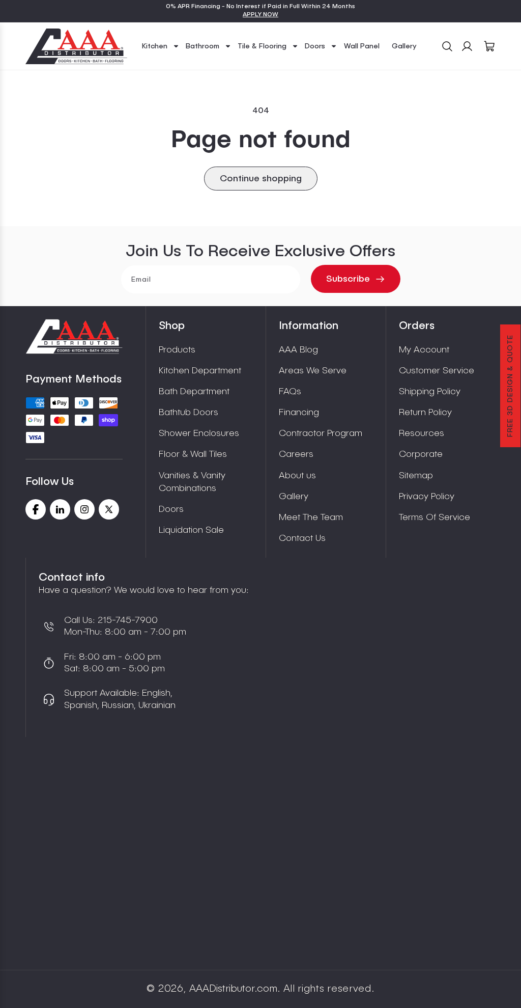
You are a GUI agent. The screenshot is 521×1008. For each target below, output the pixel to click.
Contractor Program (320, 433)
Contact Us (302, 538)
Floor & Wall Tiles (193, 454)
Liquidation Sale (191, 530)
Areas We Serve (312, 370)
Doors (171, 509)
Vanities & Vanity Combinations (192, 482)
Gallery (293, 496)
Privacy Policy (426, 496)
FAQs (290, 391)
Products (177, 350)
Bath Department (194, 391)
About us (297, 475)
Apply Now (260, 15)
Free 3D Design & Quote (510, 386)
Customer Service (436, 370)
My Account (424, 350)
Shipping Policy (429, 391)
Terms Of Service (434, 517)
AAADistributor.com (233, 989)
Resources (421, 433)
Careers (296, 454)
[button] (161, 46)
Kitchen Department (200, 370)
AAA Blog (298, 350)
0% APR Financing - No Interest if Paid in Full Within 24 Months (260, 7)
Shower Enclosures (199, 433)
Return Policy (425, 412)
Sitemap (416, 475)
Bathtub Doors (188, 412)
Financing (299, 412)
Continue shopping (261, 178)
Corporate (421, 454)
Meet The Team (311, 517)
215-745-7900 (126, 620)
